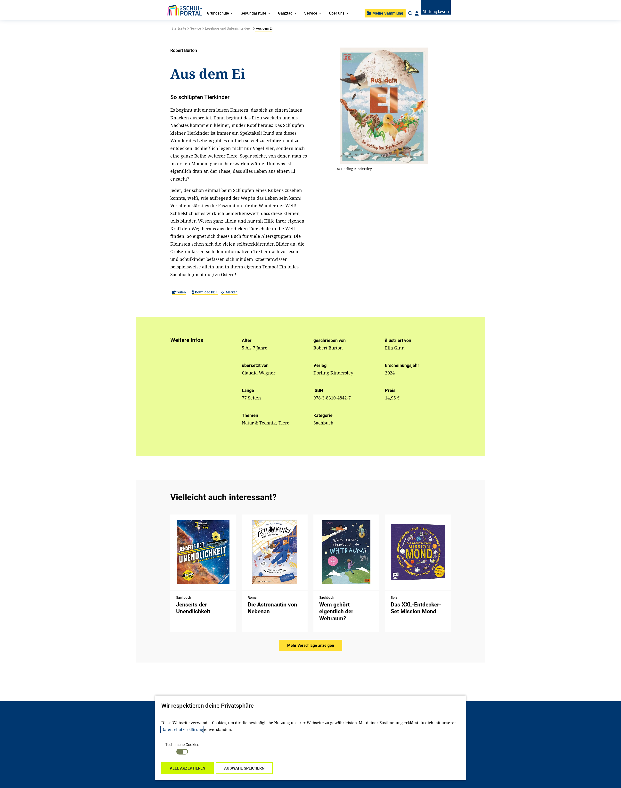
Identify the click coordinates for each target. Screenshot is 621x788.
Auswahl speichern (244, 768)
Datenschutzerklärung (182, 729)
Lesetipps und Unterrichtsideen (228, 28)
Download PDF (206, 292)
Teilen (181, 292)
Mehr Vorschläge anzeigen (310, 645)
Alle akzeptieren (187, 768)
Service (195, 28)
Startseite (179, 28)
